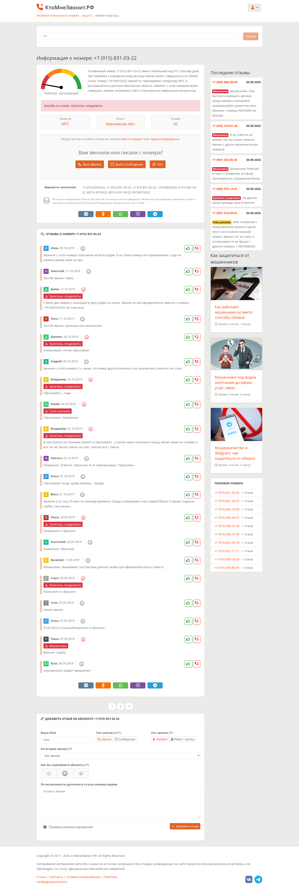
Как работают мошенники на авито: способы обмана (234, 312)
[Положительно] (49, 773)
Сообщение (127, 739)
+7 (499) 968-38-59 (224, 82)
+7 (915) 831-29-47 (227, 501)
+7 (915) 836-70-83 (227, 534)
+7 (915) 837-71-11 (227, 551)
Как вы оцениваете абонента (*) (65, 765)
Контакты (56, 877)
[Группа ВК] (248, 879)
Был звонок (92, 164)
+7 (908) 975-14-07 (224, 189)
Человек (161, 739)
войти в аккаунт (132, 139)
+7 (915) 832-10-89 (227, 509)
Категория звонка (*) (56, 749)
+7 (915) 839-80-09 (227, 568)
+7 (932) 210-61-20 (224, 126)
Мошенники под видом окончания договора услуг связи (235, 382)
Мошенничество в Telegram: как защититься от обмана (235, 453)
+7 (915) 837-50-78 (227, 543)
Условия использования (83, 877)
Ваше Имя (48, 733)
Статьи (41, 877)
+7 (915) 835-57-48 (227, 526)
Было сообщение (129, 164)
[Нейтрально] (65, 773)
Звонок (106, 739)
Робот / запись (184, 739)
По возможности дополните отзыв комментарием (79, 784)
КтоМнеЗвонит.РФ (69, 7)
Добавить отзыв (187, 826)
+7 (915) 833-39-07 (227, 518)
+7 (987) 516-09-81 (224, 213)
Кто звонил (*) (162, 733)
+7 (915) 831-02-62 (227, 493)
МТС (65, 123)
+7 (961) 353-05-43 (224, 160)
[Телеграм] (258, 879)
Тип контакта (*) (108, 733)
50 (176, 123)
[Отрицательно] (81, 773)
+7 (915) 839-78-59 (227, 559)
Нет (160, 164)
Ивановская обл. (120, 123)
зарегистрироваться (164, 139)
